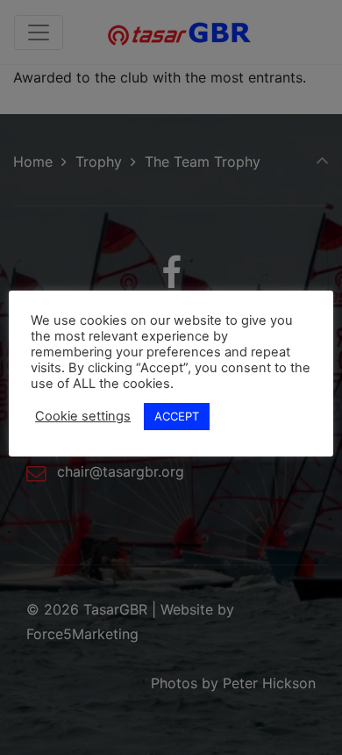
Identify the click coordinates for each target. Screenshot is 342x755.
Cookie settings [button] (83, 416)
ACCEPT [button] (176, 416)
